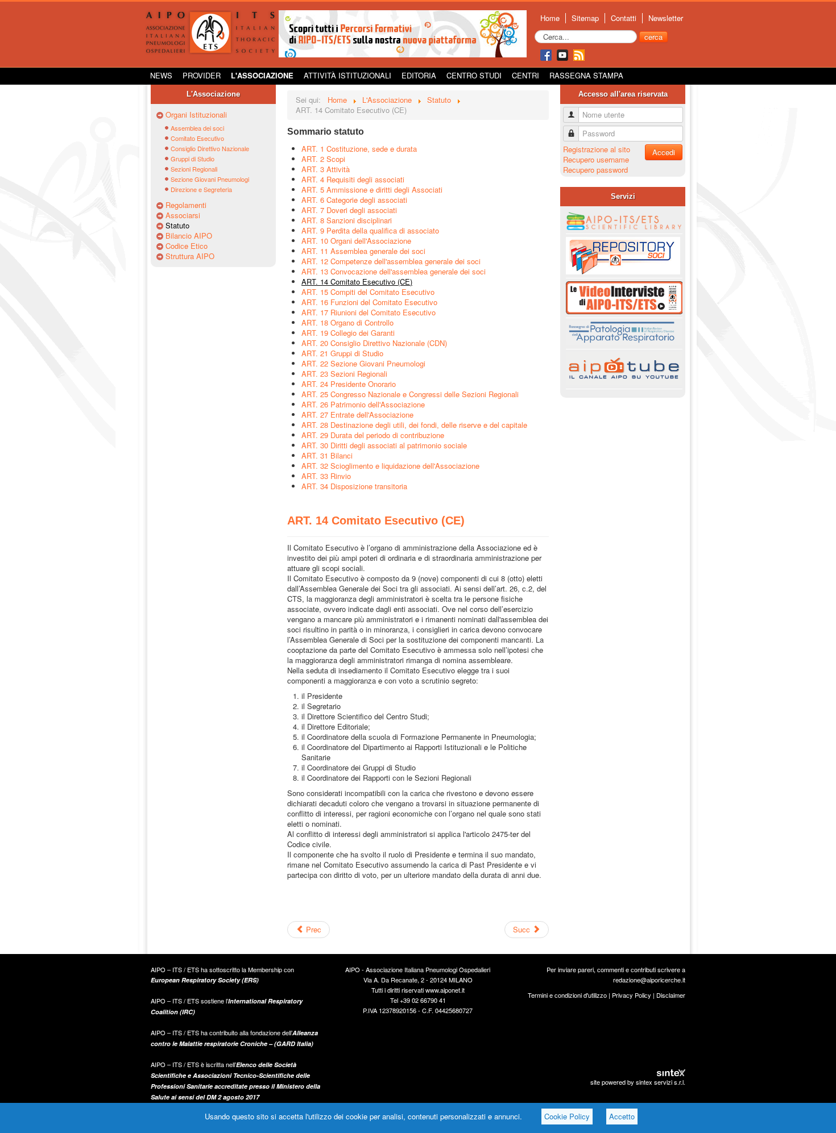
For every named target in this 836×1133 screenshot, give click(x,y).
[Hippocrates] (403, 32)
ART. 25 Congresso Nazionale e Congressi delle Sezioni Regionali (410, 394)
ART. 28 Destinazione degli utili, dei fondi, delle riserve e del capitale (414, 424)
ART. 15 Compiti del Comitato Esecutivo (367, 291)
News (161, 75)
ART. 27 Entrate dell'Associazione (357, 414)
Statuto (177, 225)
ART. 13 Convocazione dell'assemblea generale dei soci (393, 271)
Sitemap (585, 18)
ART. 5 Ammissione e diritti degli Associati (371, 189)
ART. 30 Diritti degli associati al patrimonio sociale (384, 445)
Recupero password (595, 169)
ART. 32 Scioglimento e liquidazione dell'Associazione (390, 465)
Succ (522, 929)
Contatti (623, 18)
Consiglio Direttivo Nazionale (210, 148)
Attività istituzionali (347, 75)
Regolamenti (185, 205)
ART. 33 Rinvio (326, 475)
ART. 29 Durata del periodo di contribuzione (372, 435)
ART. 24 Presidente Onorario (348, 383)
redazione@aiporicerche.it (649, 979)
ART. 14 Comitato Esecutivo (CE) (356, 281)
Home (550, 18)
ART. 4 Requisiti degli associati (352, 179)
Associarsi (182, 215)
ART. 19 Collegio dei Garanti (348, 332)
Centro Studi (474, 75)
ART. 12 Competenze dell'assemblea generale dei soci (391, 261)
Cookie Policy (567, 1116)
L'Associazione (262, 75)
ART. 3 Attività (325, 169)
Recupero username (596, 159)
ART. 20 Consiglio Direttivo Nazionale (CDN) (374, 343)
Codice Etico (186, 246)
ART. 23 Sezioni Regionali (344, 373)
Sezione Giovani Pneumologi (210, 179)
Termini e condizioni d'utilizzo (567, 994)
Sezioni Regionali (194, 168)
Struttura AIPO (189, 256)
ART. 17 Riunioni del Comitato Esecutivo (368, 312)
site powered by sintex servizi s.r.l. (637, 1081)
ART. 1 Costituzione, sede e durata (359, 148)
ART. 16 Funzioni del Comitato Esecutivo (369, 302)
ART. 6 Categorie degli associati (354, 199)
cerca (653, 36)
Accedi (663, 152)
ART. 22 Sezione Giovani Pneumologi (363, 363)
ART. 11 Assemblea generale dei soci (363, 250)
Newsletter (665, 18)
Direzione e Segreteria (201, 189)
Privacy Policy (631, 994)
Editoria (419, 75)
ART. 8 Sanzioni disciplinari (346, 220)
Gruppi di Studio (192, 158)
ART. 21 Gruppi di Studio (342, 353)
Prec (312, 929)
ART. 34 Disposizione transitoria (354, 486)
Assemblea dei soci (197, 127)
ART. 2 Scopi (323, 158)
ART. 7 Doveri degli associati (349, 210)
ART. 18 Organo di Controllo (347, 322)
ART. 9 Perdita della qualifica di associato (370, 230)
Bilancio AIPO (188, 236)
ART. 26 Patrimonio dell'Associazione (363, 404)
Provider (202, 75)
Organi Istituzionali (196, 115)
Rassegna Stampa (586, 75)
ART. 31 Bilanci (327, 455)
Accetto (622, 1116)
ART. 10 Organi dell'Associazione (356, 240)
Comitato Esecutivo (197, 138)
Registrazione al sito (596, 149)
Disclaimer (670, 994)
